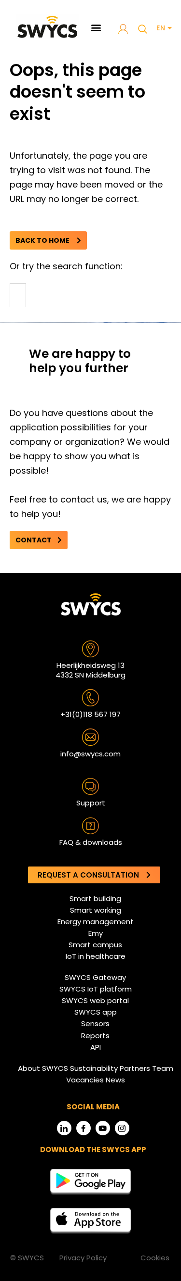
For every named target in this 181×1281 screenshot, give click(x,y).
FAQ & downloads (90, 842)
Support (90, 803)
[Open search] (142, 28)
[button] (96, 27)
